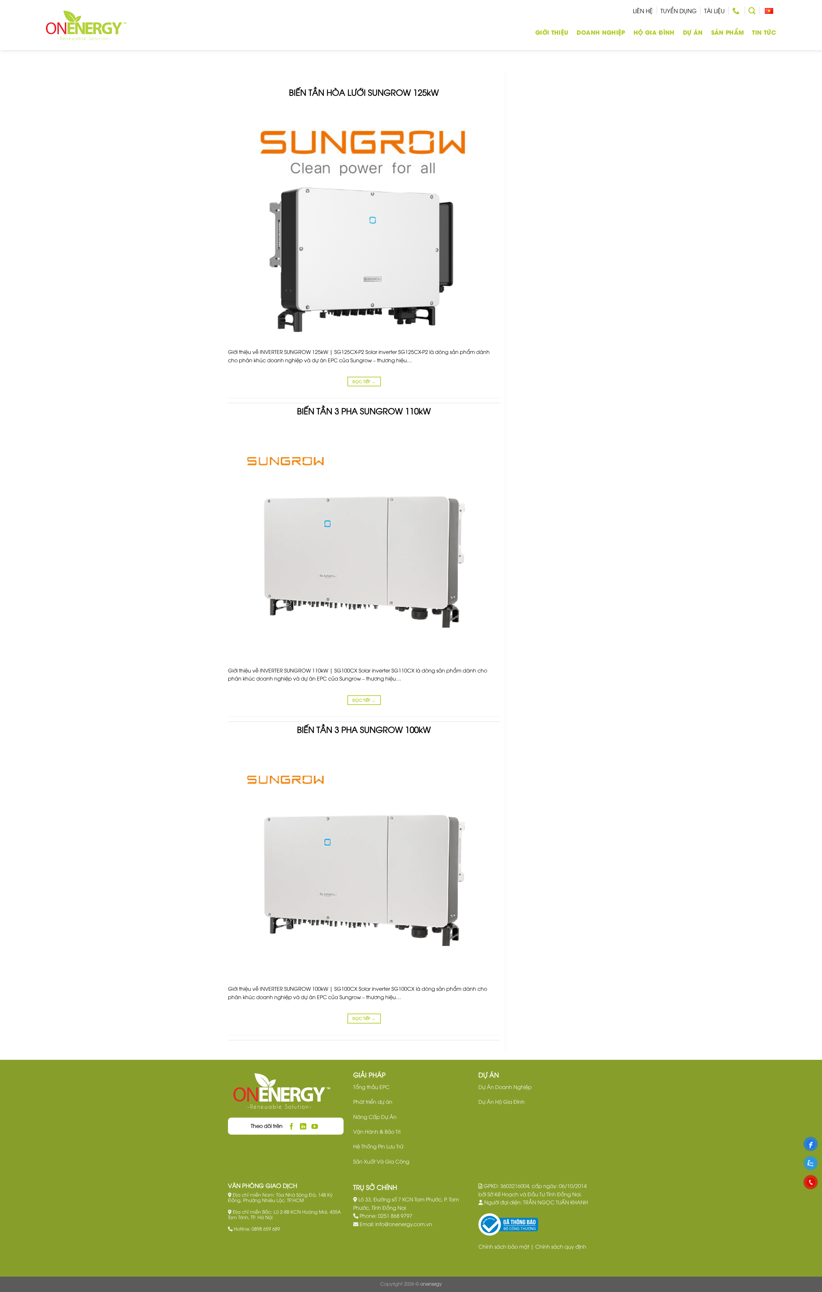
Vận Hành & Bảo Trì (376, 1131)
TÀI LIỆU (714, 10)
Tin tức (764, 32)
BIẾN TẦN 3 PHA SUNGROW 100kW (364, 729)
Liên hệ (643, 10)
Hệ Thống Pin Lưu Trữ (378, 1146)
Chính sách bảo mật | (506, 1246)
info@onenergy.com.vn (403, 1223)
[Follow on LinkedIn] (303, 1126)
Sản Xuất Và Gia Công (381, 1161)
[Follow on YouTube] (315, 1126)
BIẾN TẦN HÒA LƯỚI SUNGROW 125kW (364, 92)
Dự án (693, 32)
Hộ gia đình (654, 32)
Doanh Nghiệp (601, 32)
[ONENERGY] (86, 25)
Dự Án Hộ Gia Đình (501, 1101)
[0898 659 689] (736, 10)
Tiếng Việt (768, 10)
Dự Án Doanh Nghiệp (505, 1086)
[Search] (752, 10)
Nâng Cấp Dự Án (375, 1116)
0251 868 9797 (395, 1215)
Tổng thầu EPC (371, 1086)
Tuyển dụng (678, 10)
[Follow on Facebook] (291, 1126)
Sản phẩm (727, 32)
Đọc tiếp (364, 381)
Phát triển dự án (372, 1101)
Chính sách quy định (560, 1246)
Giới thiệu (552, 32)
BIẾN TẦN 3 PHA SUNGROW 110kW (364, 410)
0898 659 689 (266, 1229)
